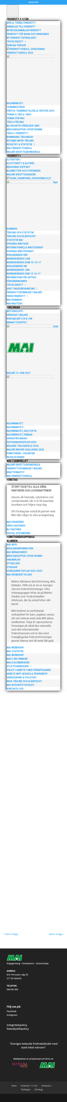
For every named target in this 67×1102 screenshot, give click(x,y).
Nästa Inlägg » (56, 934)
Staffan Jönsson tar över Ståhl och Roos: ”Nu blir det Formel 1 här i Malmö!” (33, 854)
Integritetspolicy (17, 1025)
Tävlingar (26, 1089)
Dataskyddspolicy (18, 1028)
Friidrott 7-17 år (29, 1085)
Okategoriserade (35, 819)
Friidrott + (46, 1085)
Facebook (12, 1011)
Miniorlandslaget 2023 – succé (23, 773)
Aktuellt (21, 735)
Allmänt (20, 695)
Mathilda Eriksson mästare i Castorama (28, 732)
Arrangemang (45, 859)
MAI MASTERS (29, 695)
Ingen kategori (21, 819)
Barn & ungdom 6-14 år (42, 816)
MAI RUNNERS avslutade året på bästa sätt (30, 692)
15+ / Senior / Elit (25, 859)
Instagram (12, 1014)
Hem (14, 1085)
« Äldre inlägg (10, 934)
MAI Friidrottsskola (17, 813)
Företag (39, 1089)
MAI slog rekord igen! (18, 896)
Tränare (55, 859)
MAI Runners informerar (46, 695)
